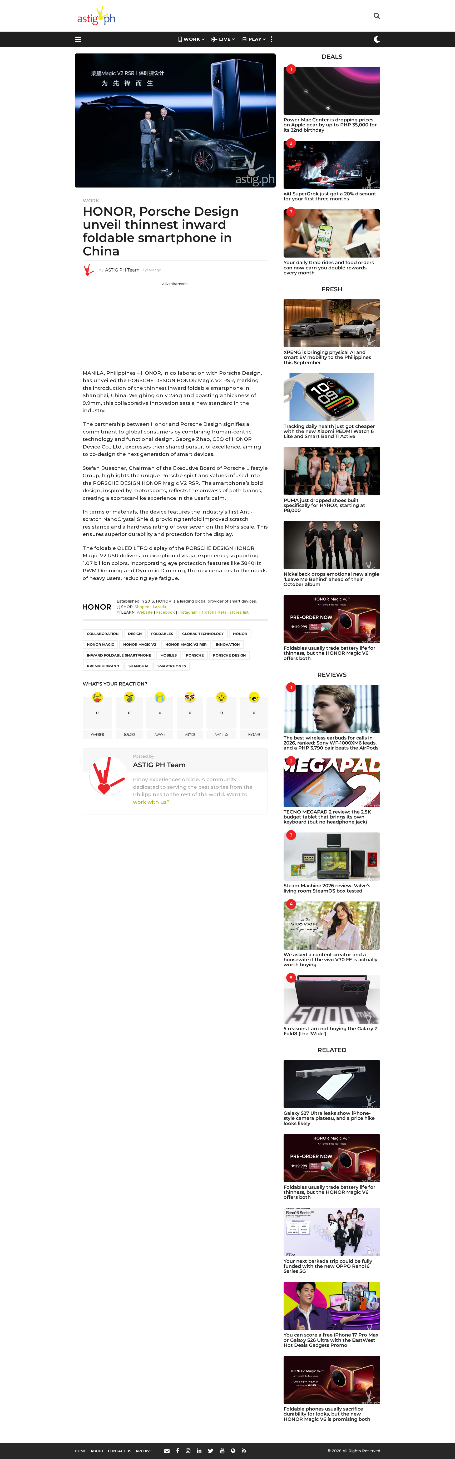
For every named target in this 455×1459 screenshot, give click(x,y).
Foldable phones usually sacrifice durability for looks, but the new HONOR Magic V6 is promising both (327, 1414)
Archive (144, 1451)
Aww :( (160, 734)
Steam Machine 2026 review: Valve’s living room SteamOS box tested (327, 888)
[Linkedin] (199, 1450)
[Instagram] (188, 1450)
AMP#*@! (222, 734)
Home (80, 1451)
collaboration (103, 634)
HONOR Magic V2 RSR (186, 644)
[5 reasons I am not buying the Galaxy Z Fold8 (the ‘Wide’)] (332, 999)
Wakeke (97, 734)
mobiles (168, 655)
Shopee (142, 606)
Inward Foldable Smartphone (119, 655)
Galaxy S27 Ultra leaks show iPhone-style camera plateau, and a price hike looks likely (329, 1118)
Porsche (195, 655)
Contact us (119, 1451)
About (97, 1451)
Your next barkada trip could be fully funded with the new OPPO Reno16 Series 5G (328, 1266)
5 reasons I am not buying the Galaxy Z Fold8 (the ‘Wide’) (331, 1031)
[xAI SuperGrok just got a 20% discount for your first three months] (332, 165)
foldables (162, 634)
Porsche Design (229, 655)
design (135, 634)
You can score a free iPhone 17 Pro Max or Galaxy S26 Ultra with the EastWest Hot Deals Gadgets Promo (331, 1340)
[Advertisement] (175, 323)
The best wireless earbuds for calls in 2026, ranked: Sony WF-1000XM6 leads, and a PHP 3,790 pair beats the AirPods (331, 743)
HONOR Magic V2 (139, 644)
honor (240, 634)
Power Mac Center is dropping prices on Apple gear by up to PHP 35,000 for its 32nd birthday (330, 125)
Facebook (165, 612)
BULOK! (129, 734)
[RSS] (244, 1450)
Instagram (187, 612)
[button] (377, 16)
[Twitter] (210, 1450)
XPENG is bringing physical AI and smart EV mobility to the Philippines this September (327, 357)
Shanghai (138, 666)
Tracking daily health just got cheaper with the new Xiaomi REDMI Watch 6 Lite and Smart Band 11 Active (329, 431)
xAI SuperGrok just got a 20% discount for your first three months (330, 196)
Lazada (159, 606)
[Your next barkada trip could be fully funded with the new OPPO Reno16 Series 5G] (332, 1232)
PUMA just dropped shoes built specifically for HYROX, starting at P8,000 (324, 505)
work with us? (151, 802)
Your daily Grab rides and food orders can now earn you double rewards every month (329, 268)
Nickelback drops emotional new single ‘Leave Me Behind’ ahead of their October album (331, 579)
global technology (203, 634)
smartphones (171, 666)
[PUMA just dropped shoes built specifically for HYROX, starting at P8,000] (332, 471)
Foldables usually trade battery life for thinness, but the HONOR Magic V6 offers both (329, 653)
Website (145, 612)
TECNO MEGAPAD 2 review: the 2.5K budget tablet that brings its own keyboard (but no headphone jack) (327, 817)
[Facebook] (177, 1450)
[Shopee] (233, 1450)
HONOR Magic (100, 644)
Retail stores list (233, 612)
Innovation (228, 644)
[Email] (167, 1450)
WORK (192, 39)
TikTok (207, 612)
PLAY (255, 39)
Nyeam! (254, 734)
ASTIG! (190, 734)
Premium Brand (103, 666)
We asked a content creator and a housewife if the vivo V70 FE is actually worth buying (330, 960)
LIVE (225, 39)
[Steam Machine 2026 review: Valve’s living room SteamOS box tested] (332, 856)
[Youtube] (222, 1450)
